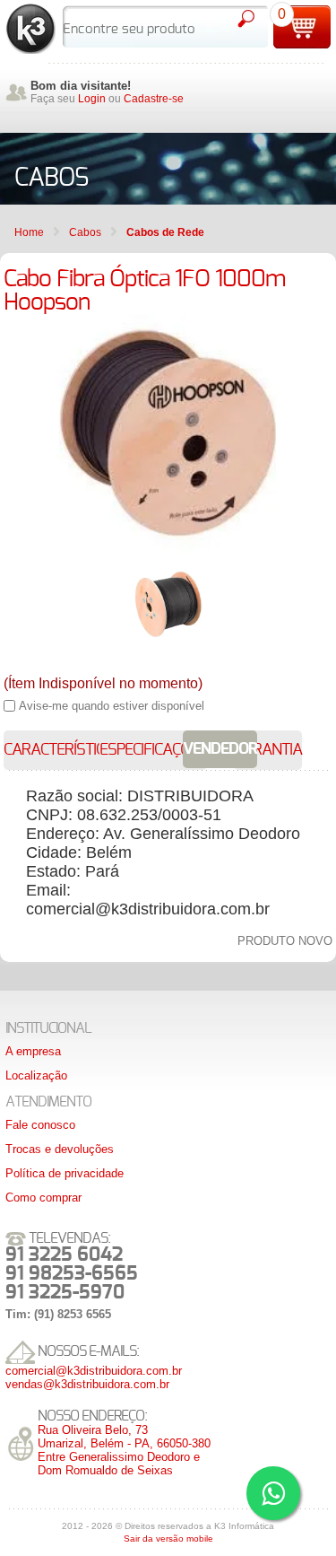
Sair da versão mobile (168, 1538)
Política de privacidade (64, 1173)
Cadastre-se (154, 98)
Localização (36, 1075)
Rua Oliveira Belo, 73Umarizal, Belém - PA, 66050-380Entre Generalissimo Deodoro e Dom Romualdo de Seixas (124, 1450)
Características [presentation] (63, 750)
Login (92, 98)
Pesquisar (245, 18)
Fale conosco (40, 1125)
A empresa (33, 1051)
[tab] (63, 750)
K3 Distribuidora (30, 29)
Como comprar (43, 1197)
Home (29, 232)
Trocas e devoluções (59, 1149)
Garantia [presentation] (268, 750)
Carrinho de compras (302, 26)
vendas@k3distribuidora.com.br (87, 1384)
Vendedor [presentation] (220, 749)
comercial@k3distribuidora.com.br (93, 1370)
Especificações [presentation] (153, 750)
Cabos (85, 232)
